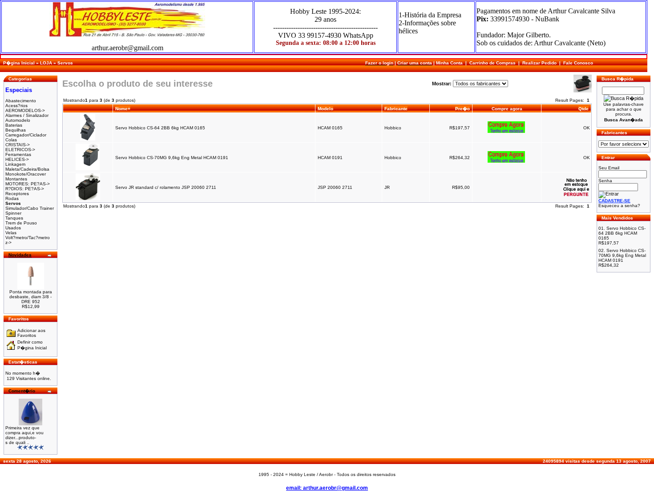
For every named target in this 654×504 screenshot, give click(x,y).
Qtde (583, 108)
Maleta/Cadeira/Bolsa (27, 169)
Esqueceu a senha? (619, 205)
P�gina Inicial (19, 62)
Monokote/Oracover (25, 174)
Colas (11, 139)
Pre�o (462, 108)
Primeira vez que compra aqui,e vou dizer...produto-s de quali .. (24, 435)
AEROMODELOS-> (25, 110)
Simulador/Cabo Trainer (29, 208)
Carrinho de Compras (492, 62)
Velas (10, 232)
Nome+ (122, 108)
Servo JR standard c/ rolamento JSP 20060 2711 (165, 187)
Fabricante (396, 108)
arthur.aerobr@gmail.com (127, 48)
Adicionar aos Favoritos (31, 333)
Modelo (325, 108)
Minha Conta (449, 62)
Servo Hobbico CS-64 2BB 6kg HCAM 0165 (160, 127)
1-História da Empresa (430, 15)
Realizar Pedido (539, 62)
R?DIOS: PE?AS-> (24, 188)
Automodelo (17, 120)
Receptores (17, 193)
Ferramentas (18, 154)
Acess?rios (16, 105)
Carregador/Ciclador (25, 134)
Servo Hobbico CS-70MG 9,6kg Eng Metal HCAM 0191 (172, 157)
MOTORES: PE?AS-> (27, 183)
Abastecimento (20, 100)
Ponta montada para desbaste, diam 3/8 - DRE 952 (30, 296)
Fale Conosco (578, 62)
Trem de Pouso (21, 222)
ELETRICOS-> (20, 149)
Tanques (14, 218)
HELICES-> (17, 159)
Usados (13, 227)
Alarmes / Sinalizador (26, 115)
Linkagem (15, 164)
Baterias (13, 125)
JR (387, 187)
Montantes (16, 178)
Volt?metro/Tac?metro (27, 237)
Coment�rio (21, 390)
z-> (8, 242)
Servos (65, 62)
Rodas (12, 198)
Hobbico (392, 127)
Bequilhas (15, 130)
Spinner (13, 213)
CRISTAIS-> (17, 144)
